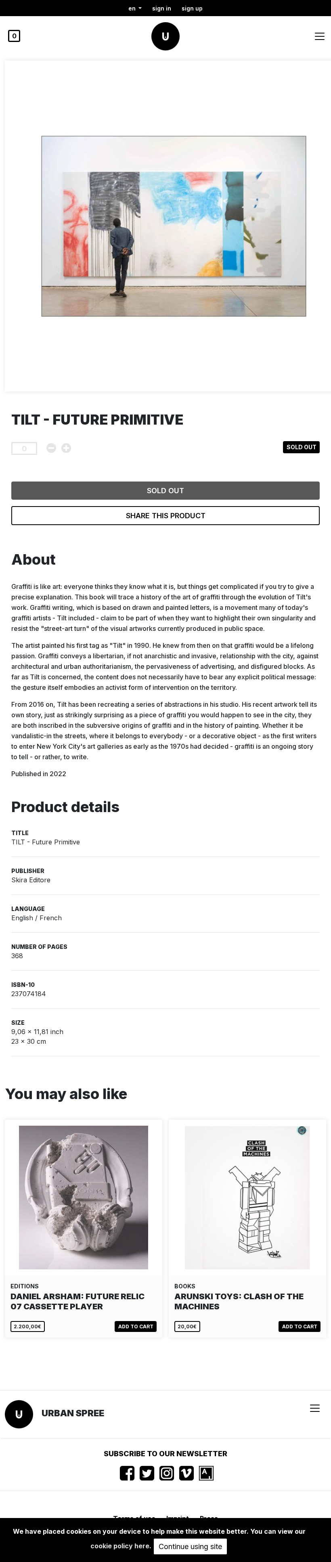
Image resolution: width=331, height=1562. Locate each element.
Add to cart (135, 1326)
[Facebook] (127, 1473)
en (132, 8)
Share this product (165, 515)
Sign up (192, 8)
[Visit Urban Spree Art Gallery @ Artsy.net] (206, 1473)
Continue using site (190, 1546)
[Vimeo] (186, 1473)
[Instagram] (166, 1473)
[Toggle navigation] (319, 36)
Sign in (161, 8)
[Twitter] (147, 1473)
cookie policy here (119, 1546)
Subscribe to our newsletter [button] (165, 1453)
